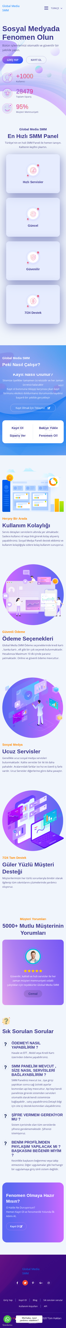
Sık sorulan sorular (53, 1300)
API (45, 1306)
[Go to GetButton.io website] (7, 1325)
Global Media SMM (10, 8)
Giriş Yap (12, 60)
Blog (35, 1300)
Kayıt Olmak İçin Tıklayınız (30, 408)
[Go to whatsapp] (7, 1319)
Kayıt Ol (36, 60)
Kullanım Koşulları (28, 1306)
